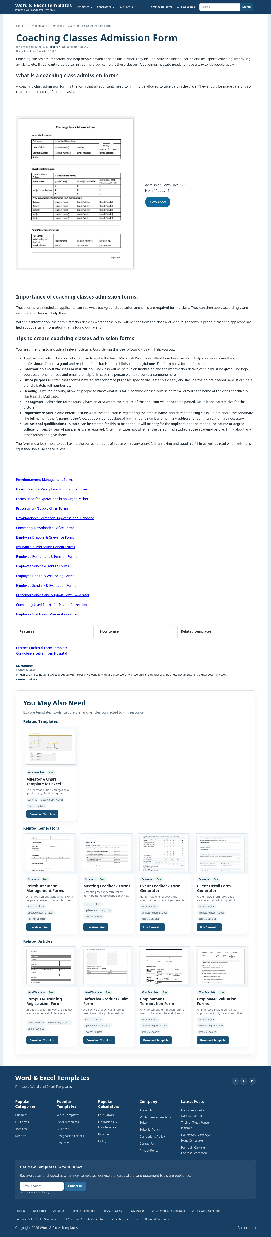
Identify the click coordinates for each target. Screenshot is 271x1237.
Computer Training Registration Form (44, 1001)
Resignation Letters (70, 1136)
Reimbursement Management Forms (45, 479)
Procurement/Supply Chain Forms (42, 508)
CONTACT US (137, 1210)
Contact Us (147, 1143)
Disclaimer (39, 1210)
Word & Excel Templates (43, 5)
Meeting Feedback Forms (106, 886)
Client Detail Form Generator (214, 888)
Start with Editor (161, 7)
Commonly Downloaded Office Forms (45, 527)
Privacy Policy (149, 1150)
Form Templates (37, 25)
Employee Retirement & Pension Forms (46, 556)
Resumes (63, 1143)
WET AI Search (186, 7)
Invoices (21, 1129)
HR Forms (22, 1122)
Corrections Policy (152, 1136)
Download (158, 202)
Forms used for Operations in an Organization (52, 499)
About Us (146, 1110)
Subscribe (75, 1186)
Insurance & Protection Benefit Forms (45, 547)
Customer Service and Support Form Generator (52, 595)
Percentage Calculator (124, 1219)
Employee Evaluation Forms (217, 1001)
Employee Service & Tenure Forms (42, 566)
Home (20, 25)
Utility (102, 1141)
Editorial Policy (150, 1129)
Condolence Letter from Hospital (41, 653)
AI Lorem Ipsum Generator (168, 1210)
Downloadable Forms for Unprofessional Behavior (55, 518)
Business (21, 1115)
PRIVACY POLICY (112, 1210)
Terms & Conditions (84, 1210)
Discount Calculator (157, 1219)
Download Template (42, 814)
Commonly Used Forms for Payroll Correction (51, 604)
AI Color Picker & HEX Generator (36, 1219)
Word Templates (68, 1115)
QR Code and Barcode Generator (83, 1219)
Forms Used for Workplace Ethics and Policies (52, 489)
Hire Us (21, 1210)
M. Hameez (53, 46)
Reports (20, 1136)
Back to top (247, 1227)
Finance (103, 1134)
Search (246, 6)
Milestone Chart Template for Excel (43, 781)
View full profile (27, 679)
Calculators (106, 1115)
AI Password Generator (206, 1210)
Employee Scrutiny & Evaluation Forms (46, 585)
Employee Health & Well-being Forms (45, 576)
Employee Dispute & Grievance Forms (45, 537)
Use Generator (38, 927)
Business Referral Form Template (42, 648)
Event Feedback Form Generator (160, 888)
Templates (57, 25)
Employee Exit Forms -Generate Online (46, 614)
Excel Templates (68, 1122)
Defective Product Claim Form (106, 1001)
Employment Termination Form (157, 1001)
